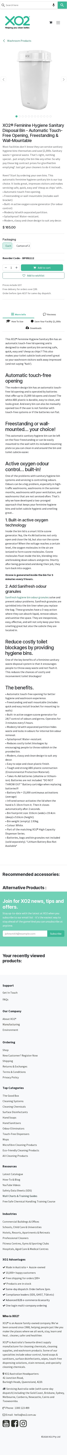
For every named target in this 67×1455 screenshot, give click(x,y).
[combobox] (29, 5)
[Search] (62, 5)
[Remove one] (6, 268)
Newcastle (35, 1397)
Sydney (60, 1393)
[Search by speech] (54, 5)
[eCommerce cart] (50, 22)
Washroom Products (19, 40)
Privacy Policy (11, 1077)
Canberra (21, 1397)
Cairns (45, 1397)
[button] (3, 79)
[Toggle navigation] (58, 22)
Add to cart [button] (44, 267)
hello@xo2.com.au (25, 1414)
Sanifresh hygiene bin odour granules (27, 597)
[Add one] (17, 268)
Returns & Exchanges (15, 1066)
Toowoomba (10, 1401)
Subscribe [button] (56, 933)
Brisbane (49, 1393)
